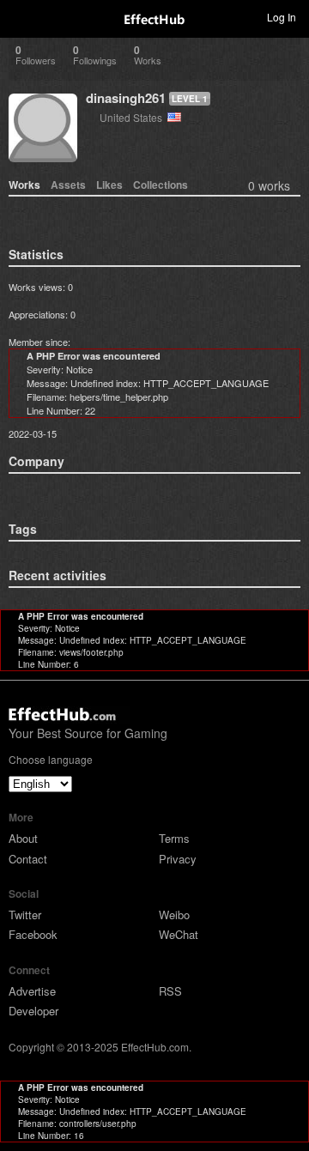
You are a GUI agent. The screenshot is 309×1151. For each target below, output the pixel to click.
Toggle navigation (20, 16)
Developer (33, 1011)
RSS (170, 991)
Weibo (174, 914)
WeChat (178, 934)
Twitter (25, 914)
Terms (174, 838)
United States (133, 117)
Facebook (33, 934)
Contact (28, 859)
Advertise (32, 991)
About (23, 838)
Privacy (178, 859)
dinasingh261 (126, 97)
